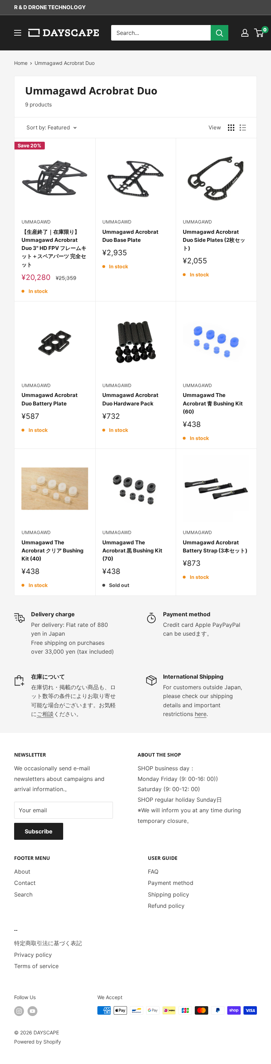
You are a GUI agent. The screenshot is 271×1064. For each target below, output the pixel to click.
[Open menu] (17, 33)
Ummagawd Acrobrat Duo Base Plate (130, 235)
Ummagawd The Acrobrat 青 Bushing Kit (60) (213, 403)
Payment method (170, 882)
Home (21, 63)
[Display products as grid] (231, 127)
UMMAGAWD (36, 222)
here (200, 713)
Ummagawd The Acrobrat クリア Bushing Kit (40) (53, 550)
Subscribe (39, 831)
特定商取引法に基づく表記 (48, 943)
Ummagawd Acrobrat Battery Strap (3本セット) (215, 546)
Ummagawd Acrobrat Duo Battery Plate (50, 399)
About (22, 871)
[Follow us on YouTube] (32, 1011)
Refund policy (166, 905)
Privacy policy (33, 954)
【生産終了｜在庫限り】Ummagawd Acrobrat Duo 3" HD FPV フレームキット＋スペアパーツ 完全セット (54, 248)
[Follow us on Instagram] (19, 1011)
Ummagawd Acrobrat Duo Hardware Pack (130, 399)
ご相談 (45, 713)
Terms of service (36, 966)
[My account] (244, 33)
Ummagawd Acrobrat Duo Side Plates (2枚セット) (214, 240)
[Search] (219, 33)
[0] (259, 33)
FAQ (153, 871)
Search (23, 894)
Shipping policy (168, 894)
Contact (25, 882)
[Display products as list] (243, 127)
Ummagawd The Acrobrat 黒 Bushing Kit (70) (132, 550)
